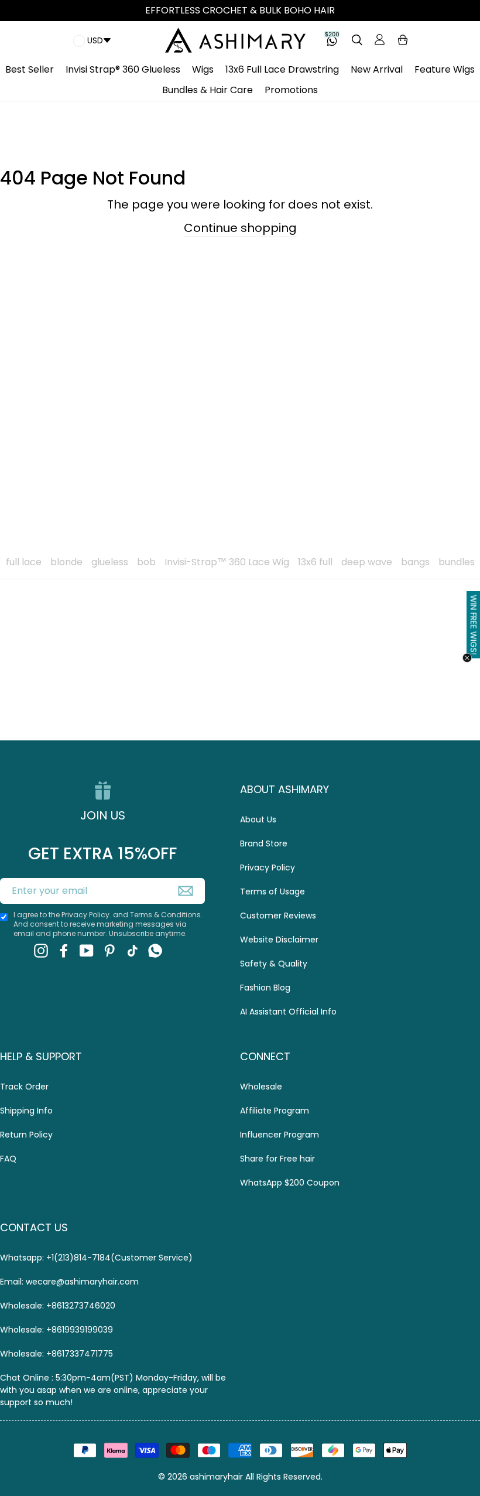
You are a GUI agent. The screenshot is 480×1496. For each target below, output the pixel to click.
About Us (258, 819)
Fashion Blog (265, 987)
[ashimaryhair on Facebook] (64, 951)
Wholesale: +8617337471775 (56, 1354)
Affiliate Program (274, 1110)
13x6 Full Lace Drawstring (282, 69)
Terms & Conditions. (166, 915)
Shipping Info (26, 1110)
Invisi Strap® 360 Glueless (123, 69)
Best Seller (29, 69)
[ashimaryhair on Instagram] (41, 951)
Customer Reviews (278, 915)
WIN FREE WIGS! (473, 624)
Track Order (24, 1086)
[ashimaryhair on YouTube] (87, 951)
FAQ (8, 1158)
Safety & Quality (273, 963)
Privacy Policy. (86, 915)
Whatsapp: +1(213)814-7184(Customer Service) (96, 1257)
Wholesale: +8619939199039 (56, 1330)
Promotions (291, 90)
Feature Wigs (444, 69)
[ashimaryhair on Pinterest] (109, 951)
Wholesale (261, 1086)
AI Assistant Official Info (288, 1011)
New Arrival (377, 69)
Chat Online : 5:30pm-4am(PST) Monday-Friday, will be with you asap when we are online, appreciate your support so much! (113, 1390)
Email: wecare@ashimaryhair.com (69, 1281)
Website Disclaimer (279, 939)
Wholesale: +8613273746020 (57, 1305)
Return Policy (26, 1134)
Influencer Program (279, 1134)
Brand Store (263, 843)
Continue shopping (240, 228)
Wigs (203, 69)
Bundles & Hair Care (207, 90)
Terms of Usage (272, 891)
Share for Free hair (277, 1158)
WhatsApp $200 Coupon (290, 1182)
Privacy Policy (267, 867)
